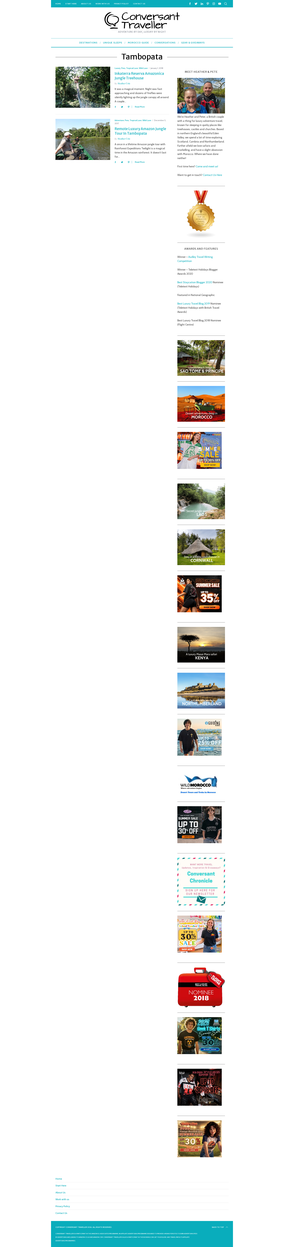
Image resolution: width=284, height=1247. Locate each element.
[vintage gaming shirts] (199, 1104)
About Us (86, 4)
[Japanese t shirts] (199, 468)
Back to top (218, 1227)
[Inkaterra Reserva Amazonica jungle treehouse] (82, 87)
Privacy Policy (121, 4)
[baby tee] (199, 842)
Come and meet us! (207, 166)
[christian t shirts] (199, 754)
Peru (123, 68)
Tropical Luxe (132, 68)
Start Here (71, 4)
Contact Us (139, 4)
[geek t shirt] (199, 1053)
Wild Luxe (143, 68)
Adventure (119, 120)
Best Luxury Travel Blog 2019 (193, 303)
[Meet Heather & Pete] (201, 112)
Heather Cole (124, 83)
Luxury (117, 68)
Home (58, 4)
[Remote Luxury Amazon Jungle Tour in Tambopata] (82, 139)
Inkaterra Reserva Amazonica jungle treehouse (139, 75)
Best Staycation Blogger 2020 (194, 282)
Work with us (103, 4)
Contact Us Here (212, 175)
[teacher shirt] (199, 951)
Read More (140, 107)
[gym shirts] (199, 611)
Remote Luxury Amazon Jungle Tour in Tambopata (140, 131)
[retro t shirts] (199, 1156)
